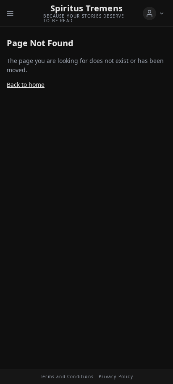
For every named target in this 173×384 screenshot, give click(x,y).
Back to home (26, 85)
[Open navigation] (10, 13)
